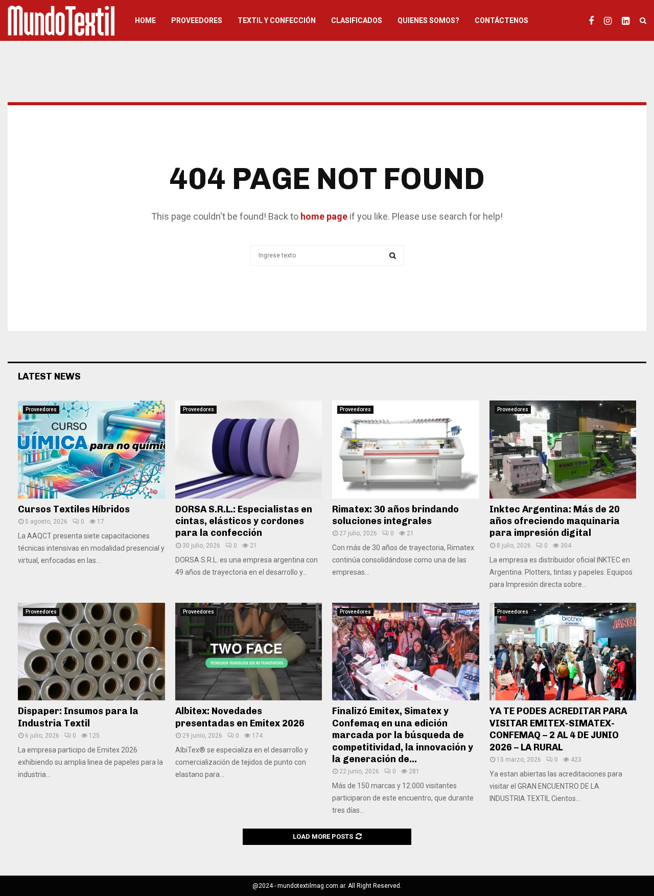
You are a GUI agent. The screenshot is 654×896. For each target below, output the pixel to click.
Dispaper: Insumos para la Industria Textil (78, 716)
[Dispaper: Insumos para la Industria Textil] (91, 652)
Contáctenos (501, 20)
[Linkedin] (628, 20)
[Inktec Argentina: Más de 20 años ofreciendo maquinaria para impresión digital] (563, 449)
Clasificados (356, 20)
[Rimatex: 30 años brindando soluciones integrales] (405, 449)
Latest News (49, 376)
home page (323, 216)
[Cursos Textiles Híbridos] (91, 449)
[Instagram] (610, 20)
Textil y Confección (277, 20)
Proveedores (196, 20)
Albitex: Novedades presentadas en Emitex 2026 (240, 716)
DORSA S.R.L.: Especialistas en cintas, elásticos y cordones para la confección (243, 521)
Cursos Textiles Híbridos (74, 509)
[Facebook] (594, 20)
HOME (145, 20)
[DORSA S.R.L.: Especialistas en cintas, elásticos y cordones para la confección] (248, 449)
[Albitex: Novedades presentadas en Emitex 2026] (248, 652)
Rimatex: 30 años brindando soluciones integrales (395, 515)
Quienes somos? (428, 20)
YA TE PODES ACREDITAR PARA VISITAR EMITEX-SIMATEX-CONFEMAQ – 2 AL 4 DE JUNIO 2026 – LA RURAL (558, 728)
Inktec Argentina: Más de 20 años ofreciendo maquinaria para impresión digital (554, 521)
